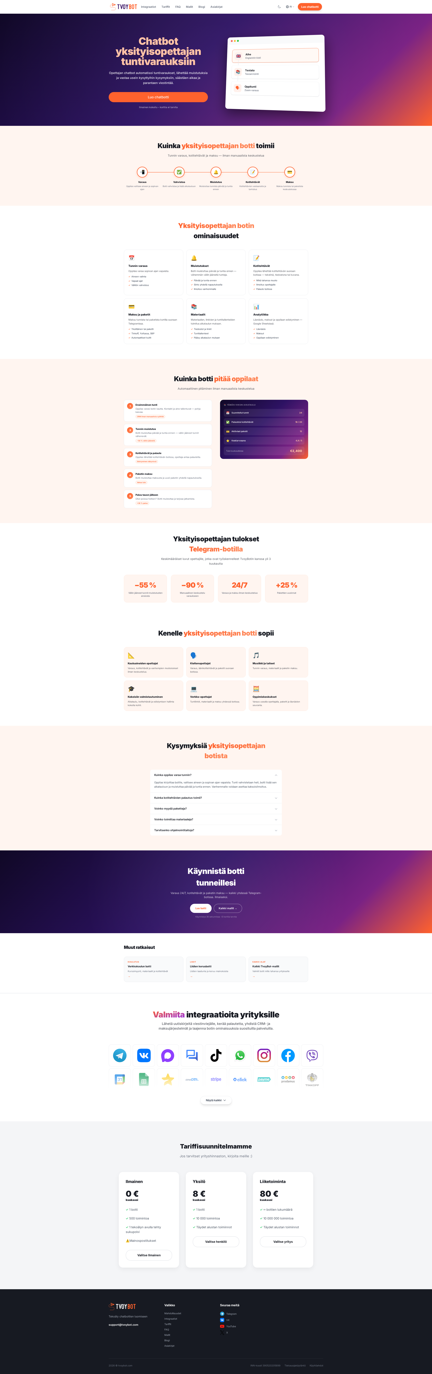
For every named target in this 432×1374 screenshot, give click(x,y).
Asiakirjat (216, 6)
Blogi (201, 6)
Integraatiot (148, 6)
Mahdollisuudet (172, 1313)
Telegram (231, 1313)
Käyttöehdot (316, 1365)
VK (228, 1320)
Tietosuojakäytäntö (295, 1365)
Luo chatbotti (310, 6)
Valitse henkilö (216, 1241)
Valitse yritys (283, 1241)
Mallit (189, 6)
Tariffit (165, 6)
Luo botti (200, 908)
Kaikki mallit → (228, 908)
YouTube (231, 1326)
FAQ (178, 6)
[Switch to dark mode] (279, 7)
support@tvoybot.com (123, 1324)
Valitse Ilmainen (149, 1255)
